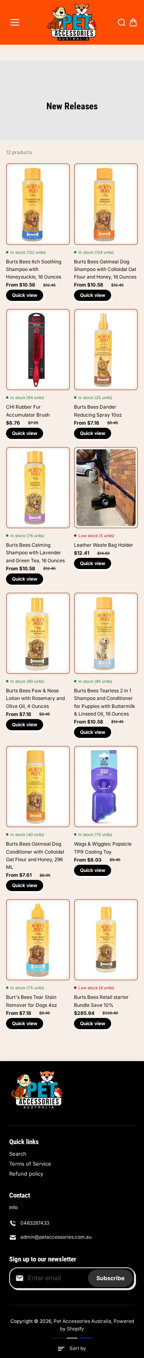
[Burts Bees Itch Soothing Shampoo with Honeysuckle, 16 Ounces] (38, 204)
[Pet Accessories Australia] (72, 22)
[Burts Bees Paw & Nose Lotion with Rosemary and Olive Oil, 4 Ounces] (38, 633)
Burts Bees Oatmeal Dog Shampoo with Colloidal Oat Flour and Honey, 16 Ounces (105, 269)
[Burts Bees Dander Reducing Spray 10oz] (106, 349)
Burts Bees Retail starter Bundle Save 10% (101, 1001)
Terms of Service (30, 1163)
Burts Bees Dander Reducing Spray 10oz (98, 410)
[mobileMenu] (15, 22)
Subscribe (110, 1278)
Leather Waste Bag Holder (103, 545)
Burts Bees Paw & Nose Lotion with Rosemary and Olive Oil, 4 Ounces (35, 698)
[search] (121, 22)
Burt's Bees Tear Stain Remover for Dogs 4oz (31, 1001)
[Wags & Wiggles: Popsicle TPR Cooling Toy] (106, 786)
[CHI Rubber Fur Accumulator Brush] (38, 349)
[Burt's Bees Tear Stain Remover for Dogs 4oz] (38, 939)
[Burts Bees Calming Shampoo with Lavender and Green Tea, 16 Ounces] (38, 487)
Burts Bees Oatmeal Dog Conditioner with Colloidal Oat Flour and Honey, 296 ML (35, 855)
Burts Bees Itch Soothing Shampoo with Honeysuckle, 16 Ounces (33, 269)
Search (17, 1153)
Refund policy (26, 1173)
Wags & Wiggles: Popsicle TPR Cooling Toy (103, 847)
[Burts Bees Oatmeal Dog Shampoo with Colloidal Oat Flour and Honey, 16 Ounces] (106, 204)
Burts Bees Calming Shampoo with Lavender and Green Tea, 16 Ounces (35, 552)
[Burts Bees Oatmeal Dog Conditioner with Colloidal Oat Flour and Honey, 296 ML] (38, 786)
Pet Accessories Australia (82, 1321)
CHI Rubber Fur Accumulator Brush (28, 410)
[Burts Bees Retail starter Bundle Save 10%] (106, 939)
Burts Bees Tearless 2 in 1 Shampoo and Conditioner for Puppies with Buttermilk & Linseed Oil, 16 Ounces (104, 702)
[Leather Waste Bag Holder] (106, 487)
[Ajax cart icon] (133, 22)
